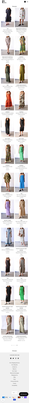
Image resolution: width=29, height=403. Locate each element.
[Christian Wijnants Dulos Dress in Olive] (21, 74)
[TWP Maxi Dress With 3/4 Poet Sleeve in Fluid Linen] (21, 209)
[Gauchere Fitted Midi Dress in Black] (21, 127)
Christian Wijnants (21, 85)
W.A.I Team (14, 371)
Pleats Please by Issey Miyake (21, 249)
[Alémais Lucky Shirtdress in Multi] (7, 237)
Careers (14, 383)
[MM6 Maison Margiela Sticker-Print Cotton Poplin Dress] (21, 17)
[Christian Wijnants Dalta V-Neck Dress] (21, 325)
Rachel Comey (7, 220)
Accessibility (14, 385)
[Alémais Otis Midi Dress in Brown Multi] (21, 100)
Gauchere (7, 138)
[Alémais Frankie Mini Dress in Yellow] (7, 182)
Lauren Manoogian (7, 336)
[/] (5, 1)
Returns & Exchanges (14, 373)
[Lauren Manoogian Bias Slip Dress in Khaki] (7, 325)
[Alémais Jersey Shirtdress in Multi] (21, 45)
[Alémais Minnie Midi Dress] (7, 154)
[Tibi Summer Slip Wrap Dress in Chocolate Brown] (7, 267)
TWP (7, 85)
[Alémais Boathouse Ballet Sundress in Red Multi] (7, 100)
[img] (11, 358)
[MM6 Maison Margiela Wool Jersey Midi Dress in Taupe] (7, 45)
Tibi (7, 28)
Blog (15, 377)
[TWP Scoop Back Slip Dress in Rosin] (7, 74)
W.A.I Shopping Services (15, 362)
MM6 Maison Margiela (21, 28)
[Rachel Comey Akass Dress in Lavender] (7, 209)
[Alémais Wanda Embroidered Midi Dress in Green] (21, 154)
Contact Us (14, 367)
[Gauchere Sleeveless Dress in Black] (7, 127)
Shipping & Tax (14, 375)
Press (14, 379)
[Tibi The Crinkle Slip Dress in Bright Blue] (21, 182)
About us (14, 369)
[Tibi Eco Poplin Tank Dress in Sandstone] (21, 267)
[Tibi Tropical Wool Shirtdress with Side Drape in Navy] (7, 17)
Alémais (21, 57)
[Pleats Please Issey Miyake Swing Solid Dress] (7, 295)
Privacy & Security (14, 381)
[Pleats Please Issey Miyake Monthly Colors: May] (21, 237)
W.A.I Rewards (14, 364)
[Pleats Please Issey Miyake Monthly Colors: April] (21, 295)
